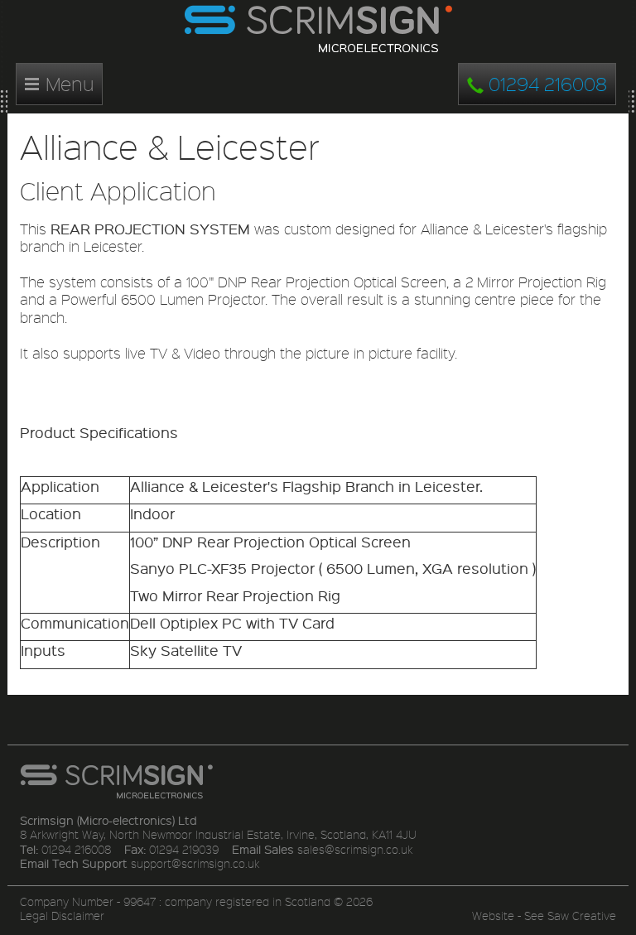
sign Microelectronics (318, 29)
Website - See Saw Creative (544, 915)
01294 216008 (545, 83)
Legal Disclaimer (62, 915)
